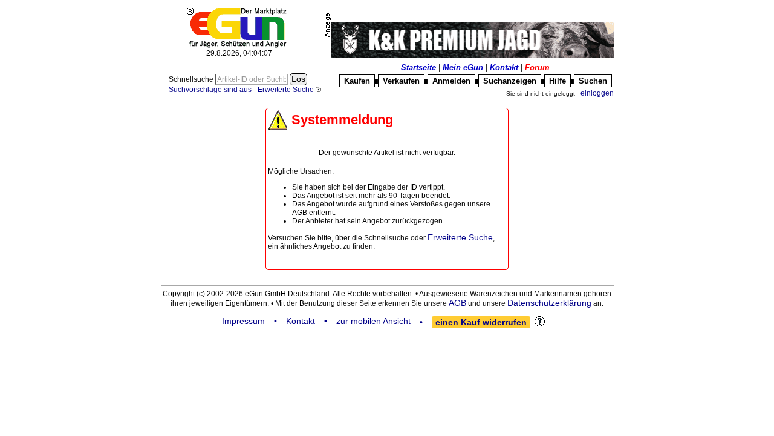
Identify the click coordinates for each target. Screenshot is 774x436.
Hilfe (557, 80)
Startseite (418, 67)
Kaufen (357, 80)
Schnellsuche (192, 79)
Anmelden (451, 80)
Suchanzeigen (509, 80)
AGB (457, 303)
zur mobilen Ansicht (373, 321)
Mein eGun (463, 67)
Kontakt (504, 67)
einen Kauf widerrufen (481, 322)
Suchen (593, 80)
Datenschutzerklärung (549, 303)
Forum (537, 67)
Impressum (243, 321)
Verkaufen (401, 80)
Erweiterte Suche (460, 237)
